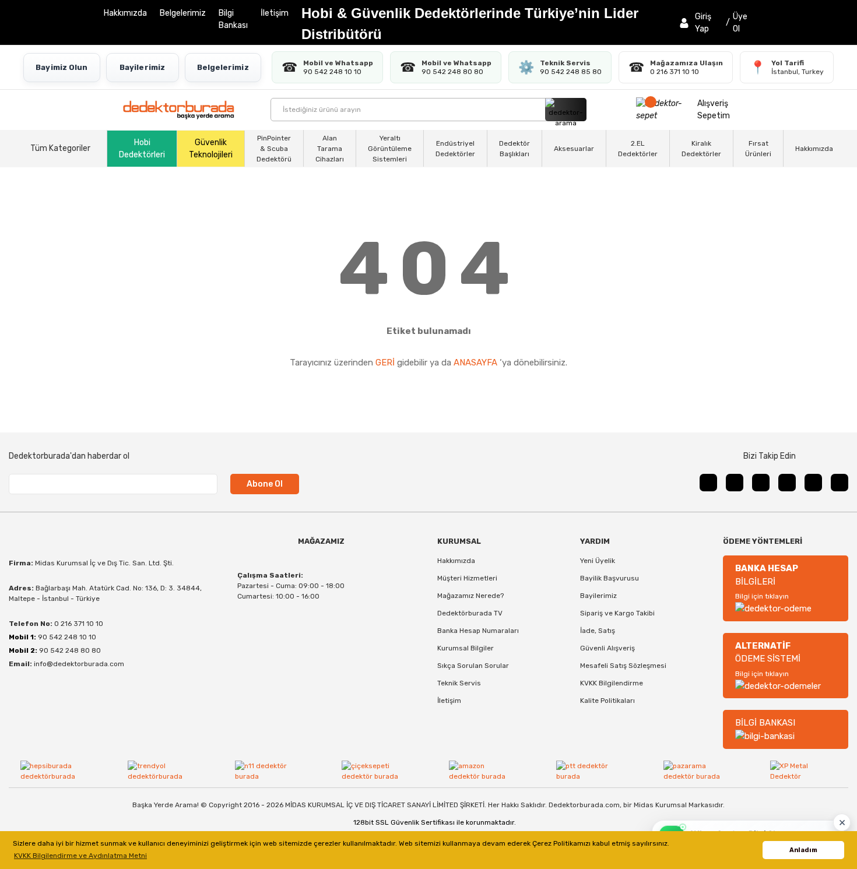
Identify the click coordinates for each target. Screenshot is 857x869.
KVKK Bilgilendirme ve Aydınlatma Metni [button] (80, 856)
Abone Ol (265, 484)
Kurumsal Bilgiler (465, 648)
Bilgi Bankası (233, 19)
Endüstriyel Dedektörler (455, 148)
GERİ (385, 362)
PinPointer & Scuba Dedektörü (274, 148)
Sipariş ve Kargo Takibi (617, 613)
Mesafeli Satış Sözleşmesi (623, 666)
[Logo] (178, 110)
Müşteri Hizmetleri (467, 578)
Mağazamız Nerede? (470, 596)
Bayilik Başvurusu (609, 578)
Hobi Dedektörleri (142, 149)
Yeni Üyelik (597, 561)
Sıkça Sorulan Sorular (473, 666)
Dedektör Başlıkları (514, 148)
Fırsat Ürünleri (758, 148)
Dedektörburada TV (470, 613)
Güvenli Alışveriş (607, 648)
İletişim (275, 13)
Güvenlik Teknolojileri (211, 149)
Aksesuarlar (574, 149)
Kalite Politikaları (607, 700)
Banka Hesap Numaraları (478, 631)
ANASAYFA (475, 362)
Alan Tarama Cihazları (329, 148)
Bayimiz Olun (61, 67)
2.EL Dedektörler (638, 148)
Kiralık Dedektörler (701, 148)
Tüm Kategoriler (60, 148)
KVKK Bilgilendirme (611, 683)
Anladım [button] (803, 850)
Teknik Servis (459, 683)
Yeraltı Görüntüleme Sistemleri (390, 148)
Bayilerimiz (142, 67)
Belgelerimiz (183, 13)
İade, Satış (597, 631)
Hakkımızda (125, 13)
